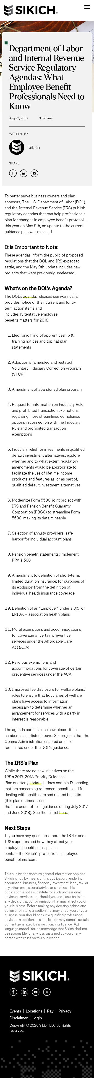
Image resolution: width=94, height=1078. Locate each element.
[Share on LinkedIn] (23, 173)
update (35, 782)
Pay (50, 1011)
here (63, 812)
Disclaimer (19, 1017)
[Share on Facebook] (13, 173)
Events (15, 1011)
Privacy (64, 1011)
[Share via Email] (34, 173)
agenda (29, 296)
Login (37, 1017)
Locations (34, 1011)
